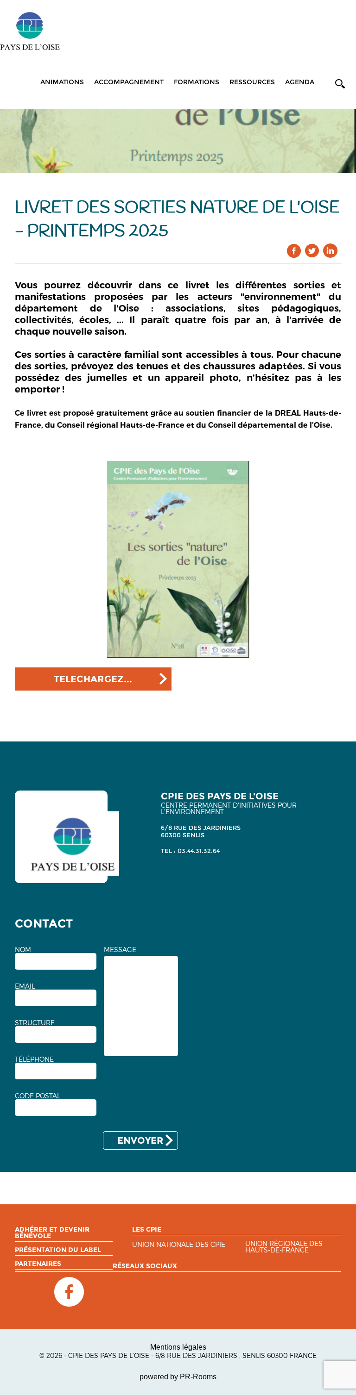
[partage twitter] (312, 250)
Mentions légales (178, 1347)
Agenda (299, 82)
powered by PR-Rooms (178, 1377)
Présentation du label (58, 1249)
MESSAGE (120, 950)
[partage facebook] (294, 250)
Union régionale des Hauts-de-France (284, 1247)
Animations (62, 82)
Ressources (252, 82)
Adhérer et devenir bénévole (52, 1232)
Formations (196, 82)
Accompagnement (129, 82)
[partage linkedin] (330, 250)
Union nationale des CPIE (178, 1244)
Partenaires (38, 1263)
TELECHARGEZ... (93, 679)
